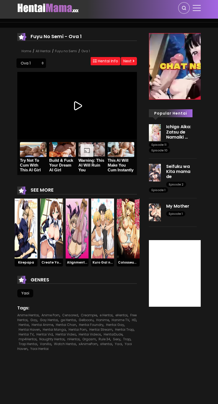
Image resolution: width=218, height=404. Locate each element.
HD (134, 320)
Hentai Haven (29, 329)
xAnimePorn (88, 344)
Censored (70, 315)
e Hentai (106, 315)
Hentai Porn (78, 329)
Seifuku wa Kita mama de (178, 171)
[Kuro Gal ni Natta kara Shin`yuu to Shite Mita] (102, 228)
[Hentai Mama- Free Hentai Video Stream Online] (48, 7)
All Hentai (43, 51)
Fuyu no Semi (66, 51)
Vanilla (45, 344)
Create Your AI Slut (57, 262)
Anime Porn (50, 315)
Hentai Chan (66, 324)
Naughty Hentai (52, 339)
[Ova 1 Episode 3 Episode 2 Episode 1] (31, 63)
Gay (33, 320)
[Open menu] (197, 8)
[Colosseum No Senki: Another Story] (128, 228)
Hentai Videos (90, 334)
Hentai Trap (124, 329)
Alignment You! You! (84, 262)
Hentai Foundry (91, 324)
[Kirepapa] (26, 228)
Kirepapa (26, 262)
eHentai (121, 315)
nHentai (73, 339)
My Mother (177, 206)
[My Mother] (155, 212)
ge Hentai (68, 320)
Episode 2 (176, 184)
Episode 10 (159, 150)
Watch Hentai (65, 344)
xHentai (106, 344)
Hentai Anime (42, 324)
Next (128, 61)
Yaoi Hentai (39, 348)
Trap (127, 339)
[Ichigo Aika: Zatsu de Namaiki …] (155, 132)
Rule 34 (104, 339)
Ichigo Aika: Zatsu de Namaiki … (178, 132)
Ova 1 (85, 51)
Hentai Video (66, 334)
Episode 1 (158, 190)
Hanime (102, 320)
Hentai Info (107, 61)
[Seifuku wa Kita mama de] (155, 172)
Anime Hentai (28, 315)
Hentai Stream (100, 329)
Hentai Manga (54, 329)
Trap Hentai (28, 344)
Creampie (89, 315)
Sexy (116, 339)
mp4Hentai (28, 339)
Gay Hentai (49, 320)
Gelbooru (86, 320)
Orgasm (89, 339)
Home (26, 51)
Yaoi (25, 293)
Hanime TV (120, 320)
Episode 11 (159, 145)
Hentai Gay (115, 324)
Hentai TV (26, 334)
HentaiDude (113, 334)
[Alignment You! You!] (77, 228)
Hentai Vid (44, 334)
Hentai (24, 324)
